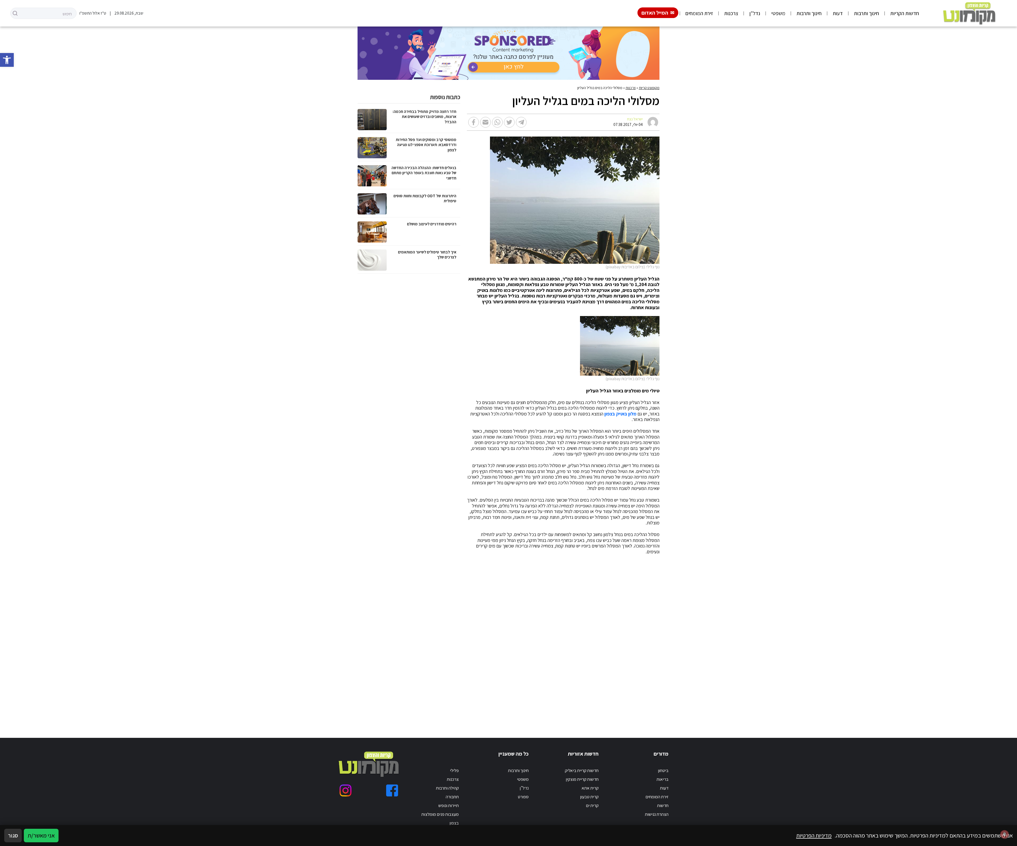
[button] (7, 60)
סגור (13, 835)
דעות (838, 13)
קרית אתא (590, 788)
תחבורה (452, 797)
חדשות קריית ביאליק (582, 770)
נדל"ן (754, 13)
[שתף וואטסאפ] (497, 122)
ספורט (523, 797)
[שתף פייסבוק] (473, 122)
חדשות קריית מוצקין (582, 779)
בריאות (662, 779)
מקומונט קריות (649, 87)
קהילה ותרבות (447, 788)
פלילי (454, 770)
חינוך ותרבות (866, 13)
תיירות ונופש (448, 805)
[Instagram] (345, 790)
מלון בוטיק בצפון (620, 414)
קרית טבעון (589, 797)
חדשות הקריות (904, 13)
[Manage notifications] (1004, 834)
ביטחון (663, 770)
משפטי (778, 13)
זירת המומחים (699, 13)
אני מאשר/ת (41, 835)
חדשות (662, 805)
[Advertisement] (500, 639)
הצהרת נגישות (656, 814)
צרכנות (731, 13)
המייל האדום (654, 12)
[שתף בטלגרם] (521, 122)
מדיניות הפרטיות (814, 835)
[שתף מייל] (485, 122)
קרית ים (592, 805)
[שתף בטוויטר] (509, 122)
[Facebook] (392, 790)
